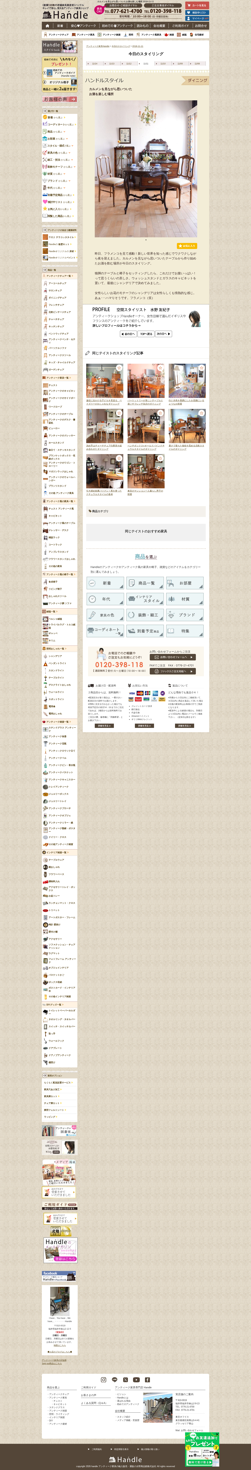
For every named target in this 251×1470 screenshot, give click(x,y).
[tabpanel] (146, 168)
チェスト (57, 1401)
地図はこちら (60, 1345)
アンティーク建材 (58, 1424)
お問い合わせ (201, 26)
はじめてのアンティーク (117, 26)
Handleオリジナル (62, 258)
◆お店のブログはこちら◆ (59, 1352)
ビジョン (121, 1394)
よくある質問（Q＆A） (94, 1403)
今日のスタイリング (121, 46)
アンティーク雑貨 (112, 34)
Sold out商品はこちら (52, 1363)
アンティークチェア (59, 34)
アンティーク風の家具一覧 (59, 501)
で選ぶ (59, 145)
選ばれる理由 (123, 1401)
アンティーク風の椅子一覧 (59, 574)
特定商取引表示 (121, 1449)
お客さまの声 (88, 1395)
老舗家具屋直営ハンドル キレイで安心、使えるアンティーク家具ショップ (67, 12)
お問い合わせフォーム (192, 1430)
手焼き (61, 237)
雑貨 (172, 34)
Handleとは (122, 1397)
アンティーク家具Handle (97, 46)
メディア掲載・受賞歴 (128, 1420)
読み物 (142, 26)
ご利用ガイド (181, 26)
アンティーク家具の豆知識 (54, 1360)
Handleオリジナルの (61, 251)
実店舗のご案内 (184, 1394)
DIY (51, 1420)
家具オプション (55, 1075)
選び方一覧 (53, 111)
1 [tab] (146, 240)
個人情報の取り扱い (150, 1449)
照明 (131, 34)
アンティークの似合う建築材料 (62, 230)
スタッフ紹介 (123, 1417)
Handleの (59, 244)
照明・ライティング (59, 1414)
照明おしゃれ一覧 (55, 649)
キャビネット (60, 1404)
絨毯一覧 (50, 611)
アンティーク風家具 (151, 34)
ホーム (47, 26)
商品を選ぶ (53, 1387)
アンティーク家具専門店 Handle (133, 1387)
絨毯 (184, 34)
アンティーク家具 (86, 34)
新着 (60, 26)
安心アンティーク (83, 26)
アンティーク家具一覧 (57, 378)
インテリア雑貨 (57, 1417)
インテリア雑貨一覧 (56, 852)
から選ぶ (55, 117)
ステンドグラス (57, 1407)
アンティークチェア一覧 (58, 276)
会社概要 (159, 26)
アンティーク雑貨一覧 (57, 722)
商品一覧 (52, 270)
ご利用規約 (97, 1449)
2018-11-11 (137, 46)
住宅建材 (199, 34)
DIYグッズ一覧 (53, 1005)
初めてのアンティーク (128, 1404)
